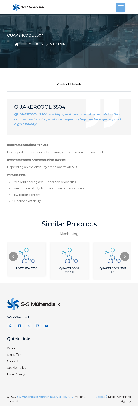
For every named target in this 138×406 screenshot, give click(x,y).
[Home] (16, 44)
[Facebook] (19, 326)
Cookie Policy (16, 367)
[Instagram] (10, 326)
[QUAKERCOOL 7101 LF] (112, 254)
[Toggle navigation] (120, 7)
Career (12, 348)
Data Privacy (16, 374)
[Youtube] (46, 326)
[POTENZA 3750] (26, 254)
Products (34, 44)
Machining (59, 44)
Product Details (69, 84)
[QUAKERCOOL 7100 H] (69, 254)
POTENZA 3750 (26, 268)
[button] (124, 256)
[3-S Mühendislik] (29, 7)
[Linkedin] (37, 326)
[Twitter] (28, 326)
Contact (13, 361)
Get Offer (14, 355)
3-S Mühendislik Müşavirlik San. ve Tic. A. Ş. (45, 396)
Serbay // (102, 396)
